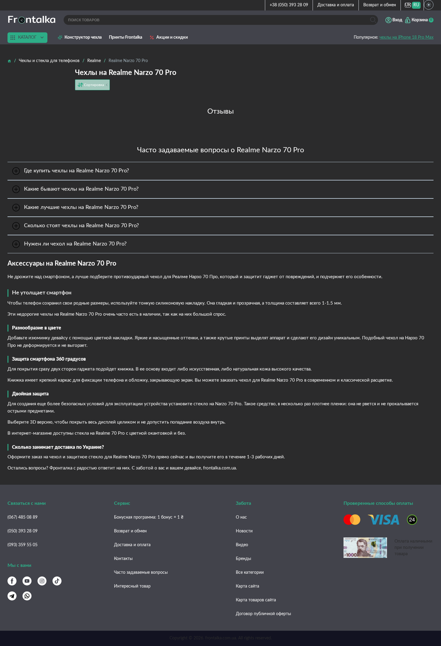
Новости (244, 531)
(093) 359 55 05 (23, 545)
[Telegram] (12, 595)
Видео (242, 545)
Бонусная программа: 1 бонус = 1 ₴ (148, 517)
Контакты (123, 559)
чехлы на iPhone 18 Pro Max (407, 37)
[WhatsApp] (27, 595)
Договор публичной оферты (263, 614)
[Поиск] (373, 20)
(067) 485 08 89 (23, 517)
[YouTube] (27, 580)
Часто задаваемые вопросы (141, 572)
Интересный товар (132, 586)
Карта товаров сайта (256, 600)
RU (416, 5)
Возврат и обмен (379, 5)
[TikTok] (57, 580)
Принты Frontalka (125, 37)
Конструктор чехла (83, 37)
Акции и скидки (172, 37)
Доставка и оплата (335, 5)
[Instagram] (42, 580)
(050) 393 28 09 (23, 531)
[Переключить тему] (429, 5)
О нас (241, 517)
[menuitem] (408, 5)
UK (408, 5)
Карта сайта (247, 586)
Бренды (243, 559)
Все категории (250, 572)
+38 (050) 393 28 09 (289, 5)
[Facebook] (12, 580)
